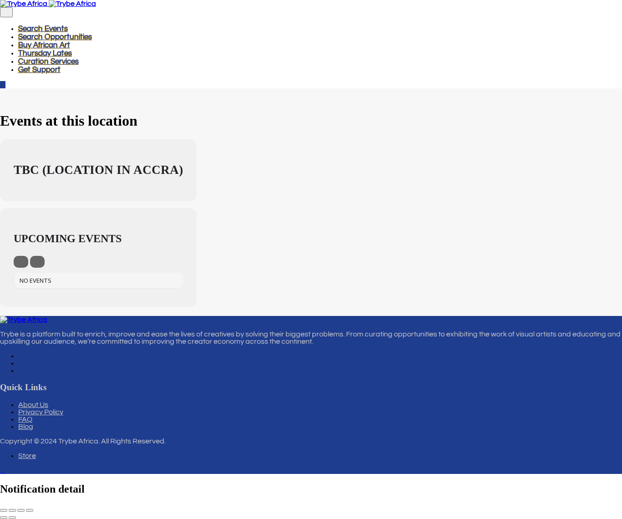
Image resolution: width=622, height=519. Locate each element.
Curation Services (48, 61)
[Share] (21, 510)
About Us (33, 404)
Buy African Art (44, 45)
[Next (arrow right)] (12, 517)
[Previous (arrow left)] (3, 517)
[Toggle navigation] (6, 12)
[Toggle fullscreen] (12, 510)
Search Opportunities (55, 37)
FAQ (25, 419)
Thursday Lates (45, 53)
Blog (25, 426)
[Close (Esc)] (29, 510)
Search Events (43, 29)
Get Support (39, 70)
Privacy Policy (40, 412)
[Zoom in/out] (3, 510)
